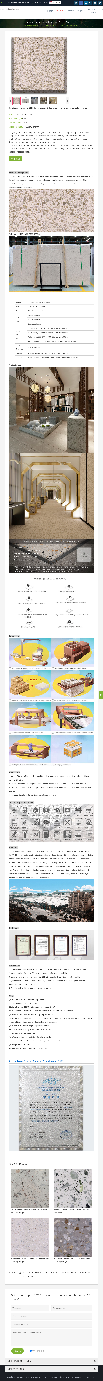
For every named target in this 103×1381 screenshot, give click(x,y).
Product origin (15, 118)
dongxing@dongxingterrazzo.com (16, 2)
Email (15, 158)
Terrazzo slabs (51, 1272)
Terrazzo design (68, 1272)
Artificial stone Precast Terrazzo (60, 22)
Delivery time (15, 122)
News (71, 10)
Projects (80, 10)
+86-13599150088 (41, 2)
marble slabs (28, 1276)
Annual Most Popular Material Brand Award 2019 (36, 1061)
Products (61, 10)
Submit (18, 1351)
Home (50, 11)
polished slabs (86, 1272)
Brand (12, 114)
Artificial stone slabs (32, 1272)
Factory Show (92, 11)
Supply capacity (16, 126)
